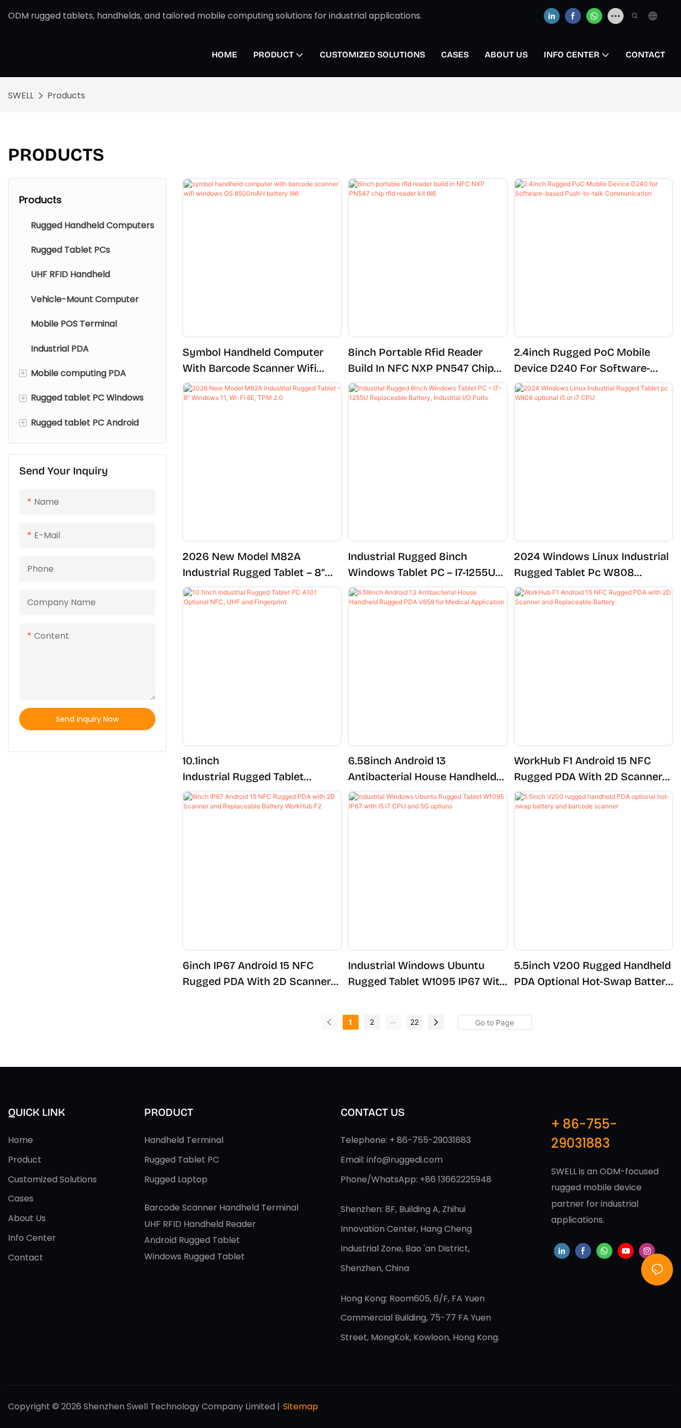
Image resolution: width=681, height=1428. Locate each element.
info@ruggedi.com (405, 1160)
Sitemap (300, 1406)
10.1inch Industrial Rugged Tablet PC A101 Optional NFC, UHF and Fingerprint (258, 769)
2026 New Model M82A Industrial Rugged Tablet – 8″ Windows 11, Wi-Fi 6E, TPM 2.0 (255, 565)
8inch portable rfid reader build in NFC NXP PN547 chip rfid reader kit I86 (421, 361)
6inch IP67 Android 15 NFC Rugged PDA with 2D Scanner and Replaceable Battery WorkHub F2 (256, 974)
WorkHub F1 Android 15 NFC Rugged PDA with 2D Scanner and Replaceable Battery (588, 769)
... (393, 1020)
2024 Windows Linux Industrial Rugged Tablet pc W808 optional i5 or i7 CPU (591, 565)
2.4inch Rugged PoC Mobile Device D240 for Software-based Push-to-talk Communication (582, 361)
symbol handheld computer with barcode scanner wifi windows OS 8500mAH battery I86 (261, 361)
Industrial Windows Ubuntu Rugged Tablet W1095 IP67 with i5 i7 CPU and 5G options (427, 974)
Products (66, 95)
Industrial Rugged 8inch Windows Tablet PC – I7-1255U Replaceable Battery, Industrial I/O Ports (424, 565)
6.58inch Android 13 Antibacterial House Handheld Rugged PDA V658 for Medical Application (424, 769)
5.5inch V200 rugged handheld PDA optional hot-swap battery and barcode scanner (593, 974)
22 (414, 1021)
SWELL (21, 95)
